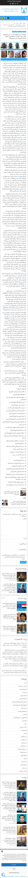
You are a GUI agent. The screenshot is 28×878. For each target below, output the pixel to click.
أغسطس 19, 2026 (12, 811)
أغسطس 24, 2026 (12, 580)
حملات (25, 758)
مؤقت (9, 303)
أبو (17, 129)
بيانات (25, 723)
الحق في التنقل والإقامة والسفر (19, 701)
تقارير (25, 733)
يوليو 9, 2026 (13, 619)
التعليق (25, 518)
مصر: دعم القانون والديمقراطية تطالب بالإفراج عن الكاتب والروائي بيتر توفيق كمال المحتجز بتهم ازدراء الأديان (15, 665)
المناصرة (24, 31)
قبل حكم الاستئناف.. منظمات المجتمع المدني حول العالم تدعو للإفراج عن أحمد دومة (9, 616)
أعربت (22, 282)
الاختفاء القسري (23, 698)
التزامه (20, 329)
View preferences (14, 872)
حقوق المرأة (24, 755)
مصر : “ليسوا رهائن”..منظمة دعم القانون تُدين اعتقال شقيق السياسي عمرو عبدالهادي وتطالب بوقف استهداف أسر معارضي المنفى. (14, 658)
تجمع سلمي (24, 730)
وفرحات (20, 129)
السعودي (21, 303)
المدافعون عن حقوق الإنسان (20, 717)
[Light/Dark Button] (7, 18)
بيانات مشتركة (20, 31)
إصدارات (24, 692)
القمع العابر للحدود (22, 711)
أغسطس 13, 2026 (12, 833)
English (2, 18)
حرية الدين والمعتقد (22, 749)
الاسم (25, 538)
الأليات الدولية (23, 695)
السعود (14, 129)
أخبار (25, 683)
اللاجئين (25, 714)
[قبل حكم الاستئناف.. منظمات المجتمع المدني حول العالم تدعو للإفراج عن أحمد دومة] (22, 617)
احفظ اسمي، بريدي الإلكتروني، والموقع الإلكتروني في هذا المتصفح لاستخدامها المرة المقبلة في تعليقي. (13, 556)
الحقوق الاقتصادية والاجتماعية (20, 705)
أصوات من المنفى (22, 686)
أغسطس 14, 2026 (12, 823)
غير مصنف (24, 768)
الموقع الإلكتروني (23, 549)
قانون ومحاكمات (23, 771)
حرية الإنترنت (23, 739)
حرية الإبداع (24, 736)
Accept (14, 864)
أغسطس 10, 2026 (12, 844)
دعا (22, 137)
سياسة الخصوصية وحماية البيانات (20, 876)
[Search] (4, 18)
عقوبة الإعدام (14, 31)
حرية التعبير (24, 742)
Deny (14, 868)
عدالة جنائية (24, 761)
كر (13, 327)
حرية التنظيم (24, 746)
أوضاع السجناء (23, 689)
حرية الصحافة (23, 752)
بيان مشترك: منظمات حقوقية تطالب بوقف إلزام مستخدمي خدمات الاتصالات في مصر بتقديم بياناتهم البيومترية (15, 644)
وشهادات (20, 176)
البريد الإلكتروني (22, 543)
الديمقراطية (24, 708)
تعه (8, 316)
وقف (12, 303)
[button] (2, 851)
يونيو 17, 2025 (23, 40)
